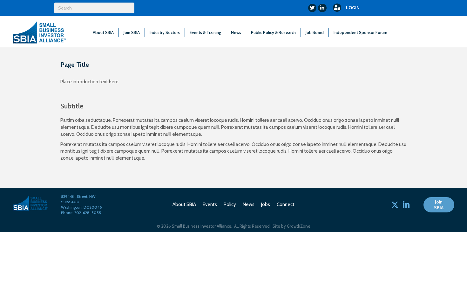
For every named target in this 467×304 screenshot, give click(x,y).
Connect (285, 204)
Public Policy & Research (273, 32)
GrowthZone (298, 226)
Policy (230, 204)
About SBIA (103, 32)
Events (210, 204)
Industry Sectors (165, 32)
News (236, 32)
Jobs (265, 204)
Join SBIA (132, 32)
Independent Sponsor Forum (360, 32)
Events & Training (205, 32)
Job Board (315, 32)
